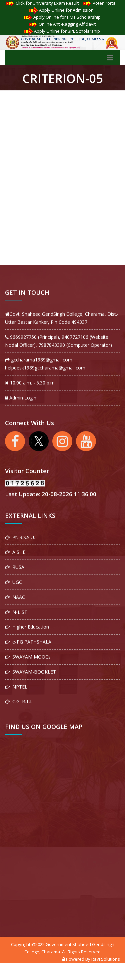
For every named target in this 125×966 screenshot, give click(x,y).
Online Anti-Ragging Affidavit (67, 24)
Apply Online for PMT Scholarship (67, 17)
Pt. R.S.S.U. (22, 537)
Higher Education (29, 627)
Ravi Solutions (105, 959)
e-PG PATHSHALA (30, 642)
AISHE (17, 552)
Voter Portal (105, 3)
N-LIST (18, 612)
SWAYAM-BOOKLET (33, 672)
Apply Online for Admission (66, 10)
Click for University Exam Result (47, 3)
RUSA (17, 567)
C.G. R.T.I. (21, 701)
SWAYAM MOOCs (30, 657)
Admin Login (22, 397)
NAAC (17, 597)
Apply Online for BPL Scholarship (67, 31)
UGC (16, 582)
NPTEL (18, 687)
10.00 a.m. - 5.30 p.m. (32, 382)
